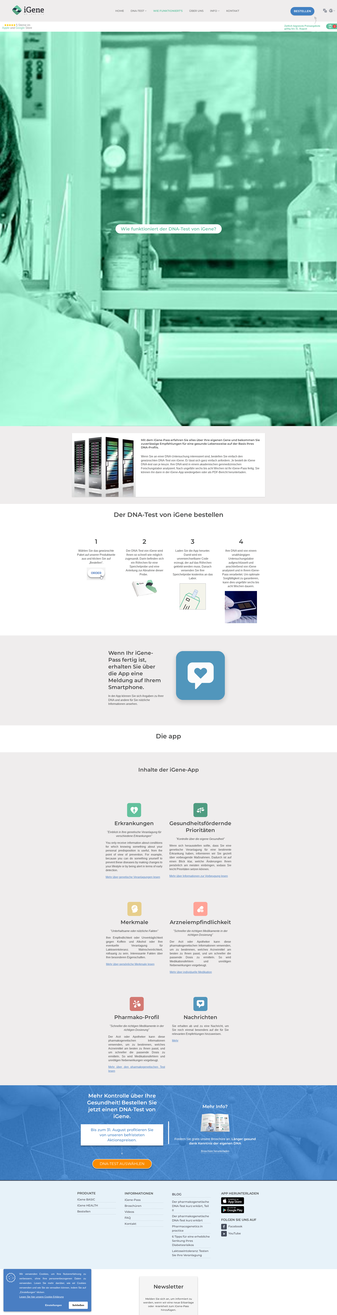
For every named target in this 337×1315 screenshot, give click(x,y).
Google (20, 27)
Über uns (196, 10)
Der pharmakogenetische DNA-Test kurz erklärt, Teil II (190, 1206)
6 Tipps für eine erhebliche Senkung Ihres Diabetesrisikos (191, 1241)
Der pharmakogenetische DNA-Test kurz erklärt (190, 1218)
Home (119, 10)
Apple (5, 27)
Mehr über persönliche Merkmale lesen (130, 964)
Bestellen (302, 11)
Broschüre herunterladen (215, 1151)
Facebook (235, 1226)
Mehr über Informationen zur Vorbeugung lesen (198, 876)
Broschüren (133, 1206)
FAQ (128, 1217)
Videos (129, 1211)
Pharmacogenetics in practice (187, 1228)
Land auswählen (333, 11)
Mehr (175, 1040)
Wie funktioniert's (168, 10)
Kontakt (232, 10)
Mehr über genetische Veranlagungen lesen (133, 877)
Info (214, 10)
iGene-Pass (133, 1200)
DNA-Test (138, 10)
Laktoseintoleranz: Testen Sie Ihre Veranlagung (190, 1253)
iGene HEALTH (87, 1205)
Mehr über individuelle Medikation (191, 972)
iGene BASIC (86, 1199)
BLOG (176, 1194)
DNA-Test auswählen (122, 1163)
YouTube (234, 1233)
